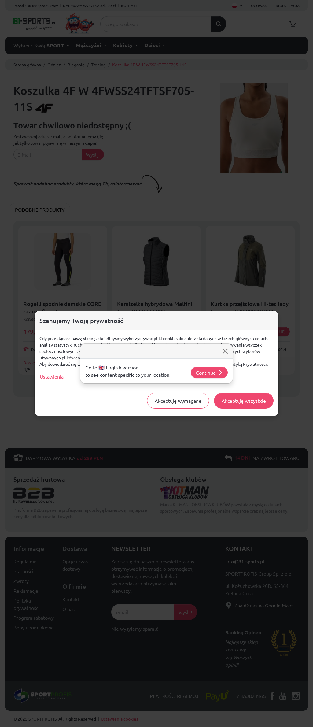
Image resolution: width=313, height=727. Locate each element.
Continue (206, 372)
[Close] (225, 351)
